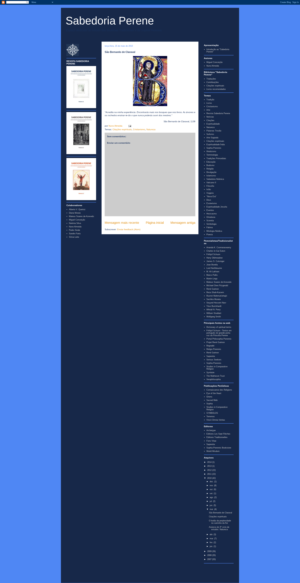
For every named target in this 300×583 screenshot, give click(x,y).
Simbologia (211, 224)
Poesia (209, 234)
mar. (212, 538)
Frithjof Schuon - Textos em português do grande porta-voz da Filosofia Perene (219, 333)
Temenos (210, 416)
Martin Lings (212, 278)
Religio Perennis (213, 349)
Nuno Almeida (116, 126)
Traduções (211, 79)
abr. (212, 534)
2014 (209, 462)
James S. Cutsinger (215, 261)
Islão (208, 189)
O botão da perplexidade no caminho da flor (220, 521)
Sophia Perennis (213, 148)
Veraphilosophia (213, 379)
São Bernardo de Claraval (220, 512)
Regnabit (210, 346)
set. (212, 493)
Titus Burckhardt (213, 306)
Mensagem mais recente (122, 222)
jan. (212, 546)
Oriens (209, 397)
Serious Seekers (213, 359)
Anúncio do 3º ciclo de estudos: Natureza (219, 528)
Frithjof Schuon (213, 254)
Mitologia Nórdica (214, 231)
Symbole (210, 372)
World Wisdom (213, 451)
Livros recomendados (216, 89)
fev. (212, 542)
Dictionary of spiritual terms (218, 327)
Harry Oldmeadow (214, 258)
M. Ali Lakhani (212, 271)
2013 (209, 466)
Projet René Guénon (215, 342)
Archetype (211, 430)
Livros (209, 103)
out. (212, 489)
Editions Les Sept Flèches (218, 434)
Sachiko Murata (213, 299)
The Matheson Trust (215, 376)
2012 (209, 470)
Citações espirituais (122, 129)
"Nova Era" (211, 196)
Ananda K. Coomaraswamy (218, 247)
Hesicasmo (211, 213)
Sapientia (210, 356)
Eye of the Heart (213, 393)
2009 (209, 551)
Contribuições (212, 82)
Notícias (210, 117)
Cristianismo (139, 129)
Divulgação (211, 172)
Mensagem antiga (182, 222)
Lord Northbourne (214, 268)
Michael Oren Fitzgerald (217, 285)
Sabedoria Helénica (215, 179)
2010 (209, 478)
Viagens (210, 193)
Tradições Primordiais (216, 158)
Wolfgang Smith (213, 316)
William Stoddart (213, 313)
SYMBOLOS (212, 413)
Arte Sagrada (212, 137)
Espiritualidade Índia (215, 144)
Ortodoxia (210, 217)
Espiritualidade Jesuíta (216, 207)
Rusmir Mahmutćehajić (216, 296)
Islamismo (211, 175)
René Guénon (212, 289)
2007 (209, 559)
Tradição (210, 99)
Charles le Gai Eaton (215, 251)
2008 (209, 555)
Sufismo (210, 134)
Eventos (210, 210)
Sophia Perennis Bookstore (218, 448)
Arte (208, 110)
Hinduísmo (211, 151)
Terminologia (212, 155)
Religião (210, 169)
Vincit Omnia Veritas (215, 420)
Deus (208, 200)
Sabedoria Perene (110, 21)
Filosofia (210, 186)
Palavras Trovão (213, 131)
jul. (211, 501)
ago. (212, 497)
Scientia (210, 220)
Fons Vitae (211, 441)
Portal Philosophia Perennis (218, 339)
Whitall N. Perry (213, 309)
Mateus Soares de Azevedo (218, 282)
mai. (212, 509)
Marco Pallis (212, 275)
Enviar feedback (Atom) (128, 229)
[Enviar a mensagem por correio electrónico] (129, 126)
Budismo (210, 165)
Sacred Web (212, 400)
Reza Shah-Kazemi (215, 292)
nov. (212, 485)
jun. (212, 505)
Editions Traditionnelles (217, 437)
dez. (212, 481)
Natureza (150, 129)
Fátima (209, 227)
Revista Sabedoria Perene (218, 113)
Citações (210, 120)
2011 (209, 474)
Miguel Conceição (214, 62)
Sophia (209, 403)
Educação (210, 162)
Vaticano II (211, 182)
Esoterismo (211, 203)
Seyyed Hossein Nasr (216, 303)
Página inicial (155, 222)
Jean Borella (212, 264)
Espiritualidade (213, 124)
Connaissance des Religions (219, 390)
